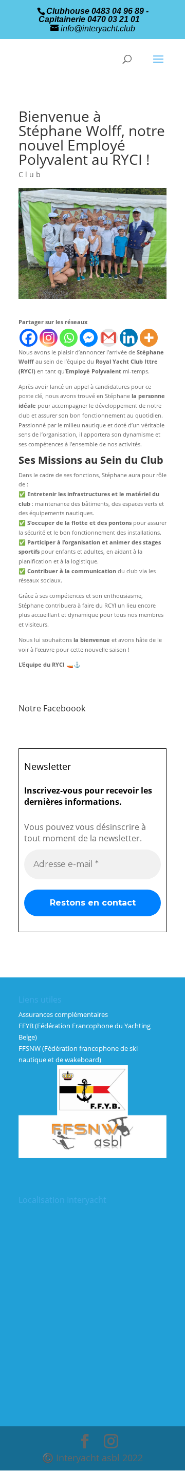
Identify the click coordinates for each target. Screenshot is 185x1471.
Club (30, 174)
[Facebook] (29, 338)
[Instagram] (49, 338)
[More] (149, 338)
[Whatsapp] (69, 338)
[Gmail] (109, 338)
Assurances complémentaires (63, 1014)
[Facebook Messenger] (89, 338)
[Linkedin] (129, 338)
